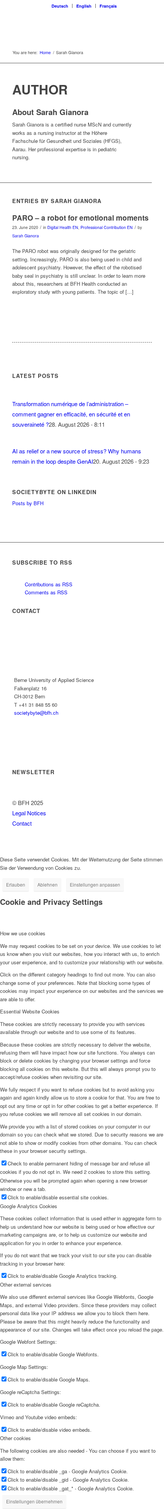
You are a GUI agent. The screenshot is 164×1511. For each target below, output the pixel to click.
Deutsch (59, 6)
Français (108, 6)
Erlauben (15, 884)
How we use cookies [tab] (22, 933)
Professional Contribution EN (106, 227)
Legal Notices (29, 813)
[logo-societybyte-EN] (68, 26)
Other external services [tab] (25, 1284)
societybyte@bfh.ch (36, 712)
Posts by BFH (27, 503)
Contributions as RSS (47, 584)
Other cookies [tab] (15, 1438)
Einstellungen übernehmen (34, 1501)
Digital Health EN (62, 227)
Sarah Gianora (25, 235)
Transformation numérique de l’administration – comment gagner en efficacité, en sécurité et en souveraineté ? (71, 414)
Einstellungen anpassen (95, 884)
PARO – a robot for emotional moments (80, 218)
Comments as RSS (45, 592)
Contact (22, 823)
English (84, 6)
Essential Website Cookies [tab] (29, 1011)
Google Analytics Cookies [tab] (28, 1206)
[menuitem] (60, 6)
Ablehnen (47, 884)
